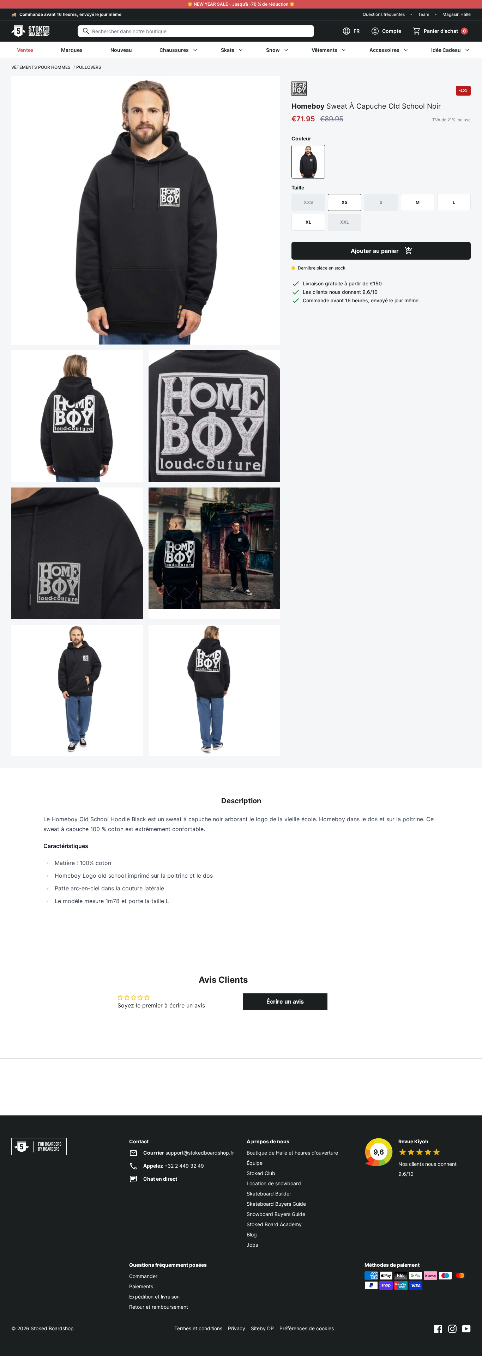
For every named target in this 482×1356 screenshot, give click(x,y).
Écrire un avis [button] (285, 1001)
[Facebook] (438, 1328)
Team (423, 14)
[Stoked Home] (30, 31)
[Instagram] (452, 1328)
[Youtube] (466, 1328)
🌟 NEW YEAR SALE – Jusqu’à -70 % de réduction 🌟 (241, 4)
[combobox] (196, 31)
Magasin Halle (456, 14)
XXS (308, 202)
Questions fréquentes (384, 14)
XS (345, 202)
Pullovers (88, 67)
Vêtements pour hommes (41, 67)
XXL (344, 222)
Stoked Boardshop (52, 1328)
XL (308, 222)
